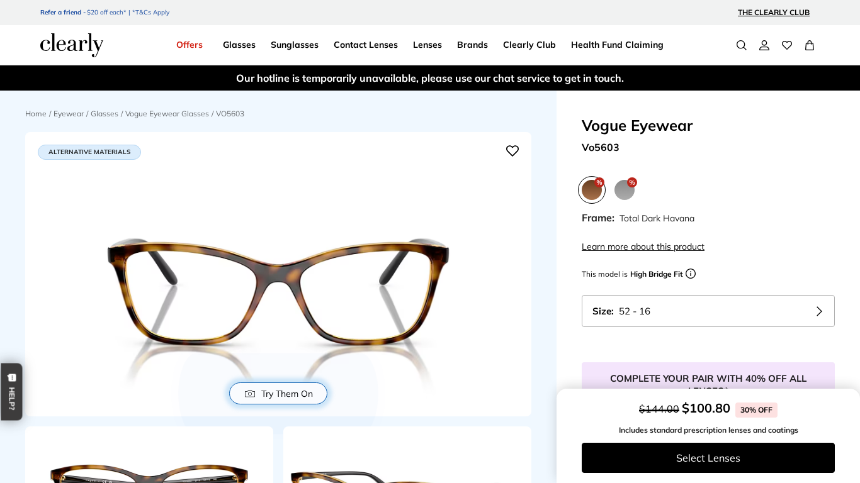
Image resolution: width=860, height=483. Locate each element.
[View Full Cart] (810, 45)
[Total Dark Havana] (592, 190)
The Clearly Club (774, 12)
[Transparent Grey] (624, 190)
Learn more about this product (643, 246)
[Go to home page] (71, 45)
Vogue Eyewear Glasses (167, 113)
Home (36, 113)
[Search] (742, 45)
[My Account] (764, 45)
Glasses (104, 113)
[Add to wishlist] (512, 151)
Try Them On (287, 393)
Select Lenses (708, 458)
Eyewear (69, 113)
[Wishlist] (787, 45)
